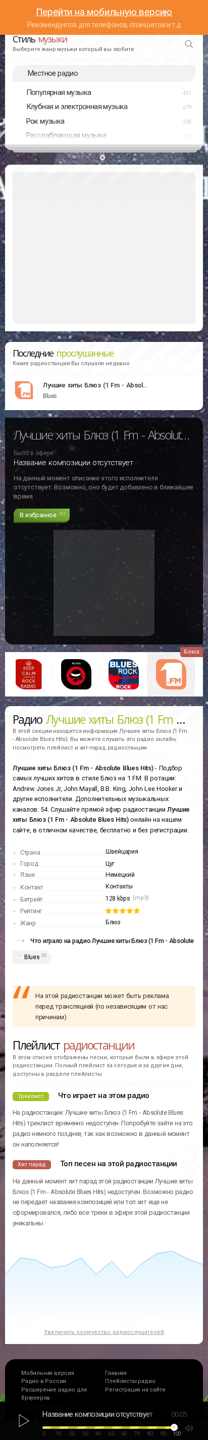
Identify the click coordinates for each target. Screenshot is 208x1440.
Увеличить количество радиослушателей (104, 1332)
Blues (32, 957)
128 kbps (118, 898)
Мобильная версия (47, 1373)
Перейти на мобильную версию (104, 12)
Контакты (119, 886)
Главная (116, 1373)
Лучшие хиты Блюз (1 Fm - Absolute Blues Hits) (96, 385)
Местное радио (53, 73)
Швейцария (122, 851)
